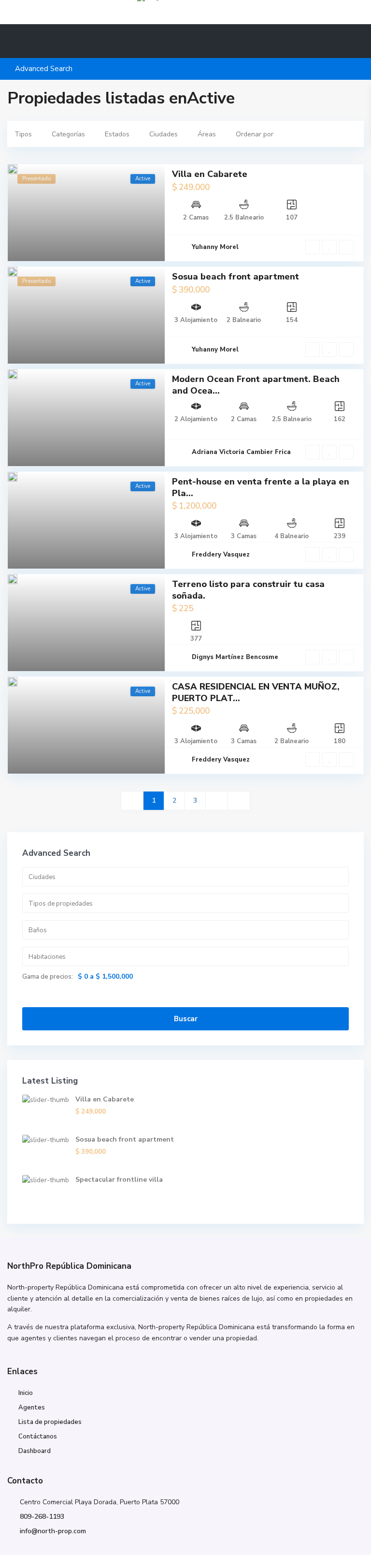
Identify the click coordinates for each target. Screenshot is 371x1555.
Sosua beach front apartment (235, 276)
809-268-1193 (42, 1516)
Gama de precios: (47, 976)
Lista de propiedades (50, 1422)
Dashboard (34, 1451)
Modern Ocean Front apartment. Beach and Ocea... (256, 384)
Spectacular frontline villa (119, 1179)
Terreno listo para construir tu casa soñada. (248, 589)
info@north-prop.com (53, 1531)
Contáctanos (37, 1436)
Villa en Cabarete (209, 174)
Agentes (31, 1407)
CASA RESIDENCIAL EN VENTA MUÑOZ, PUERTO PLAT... (256, 692)
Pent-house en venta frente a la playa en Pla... (260, 487)
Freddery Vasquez (221, 554)
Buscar (186, 1019)
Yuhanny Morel (215, 247)
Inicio (25, 1393)
